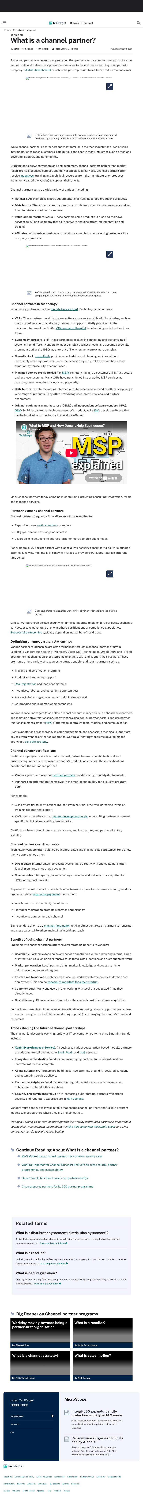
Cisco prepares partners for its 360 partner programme (57, 1186)
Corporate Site (114, 1477)
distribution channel (38, 70)
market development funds (70, 816)
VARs (59, 328)
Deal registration (25, 684)
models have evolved (64, 309)
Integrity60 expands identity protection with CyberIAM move (97, 1413)
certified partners (63, 775)
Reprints (21, 1484)
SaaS (61, 1052)
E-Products (55, 1484)
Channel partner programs (24, 30)
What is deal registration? (36, 1273)
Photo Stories (29, 1491)
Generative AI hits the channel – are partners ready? (55, 1178)
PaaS (69, 1052)
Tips (49, 1491)
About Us (7, 1477)
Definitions (42, 1484)
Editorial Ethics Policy (24, 1477)
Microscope (16, 1416)
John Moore (42, 49)
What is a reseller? (31, 1253)
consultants (42, 356)
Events (66, 1484)
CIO (12, 1432)
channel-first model (57, 925)
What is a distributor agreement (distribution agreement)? (62, 1233)
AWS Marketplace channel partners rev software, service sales (62, 1156)
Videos (67, 1491)
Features (75, 1484)
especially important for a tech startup (72, 982)
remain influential (74, 328)
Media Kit (101, 1477)
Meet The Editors (44, 1477)
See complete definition (52, 1243)
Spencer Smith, (59, 49)
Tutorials (57, 1491)
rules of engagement (46, 894)
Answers (31, 1484)
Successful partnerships (26, 632)
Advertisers (72, 1477)
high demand (74, 1098)
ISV (96, 410)
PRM (48, 722)
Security (15, 1424)
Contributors (9, 1484)
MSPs (66, 372)
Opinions (16, 1491)
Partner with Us (87, 1477)
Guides (6, 1491)
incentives (27, 175)
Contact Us (60, 1477)
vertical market (47, 525)
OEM (18, 410)
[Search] (138, 23)
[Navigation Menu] (4, 23)
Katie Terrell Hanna (23, 49)
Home (6, 30)
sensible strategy (36, 741)
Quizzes (40, 1491)
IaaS (83, 1052)
